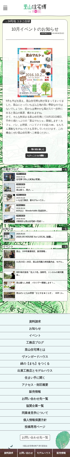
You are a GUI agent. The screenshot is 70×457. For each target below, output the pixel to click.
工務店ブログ (35, 342)
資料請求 (35, 321)
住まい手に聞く (35, 377)
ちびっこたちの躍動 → (36, 155)
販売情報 (35, 391)
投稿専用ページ (35, 426)
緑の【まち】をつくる (35, 363)
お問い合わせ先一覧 (35, 398)
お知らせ (35, 328)
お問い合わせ (26, 453)
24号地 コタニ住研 (19, 21)
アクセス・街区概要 (35, 384)
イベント (35, 335)
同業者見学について (35, 412)
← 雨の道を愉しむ (36, 149)
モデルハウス (43, 453)
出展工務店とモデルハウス (35, 370)
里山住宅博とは (35, 349)
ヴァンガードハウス (35, 356)
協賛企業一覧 (35, 405)
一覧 (65, 169)
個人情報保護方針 (35, 420)
